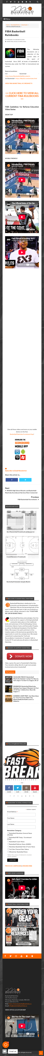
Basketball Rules (15, 25)
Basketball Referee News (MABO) (20, 844)
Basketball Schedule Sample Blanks (18, 582)
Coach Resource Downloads (16, 557)
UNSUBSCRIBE (27, 866)
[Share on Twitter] (25, 480)
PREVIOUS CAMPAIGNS (13, 866)
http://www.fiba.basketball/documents (17, 76)
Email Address (12, 812)
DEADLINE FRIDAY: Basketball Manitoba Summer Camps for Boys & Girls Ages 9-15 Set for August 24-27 (25, 678)
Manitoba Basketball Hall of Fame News (22, 847)
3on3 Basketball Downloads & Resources (20, 532)
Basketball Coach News (16, 841)
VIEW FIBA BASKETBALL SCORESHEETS (18, 83)
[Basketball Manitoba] (22, 10)
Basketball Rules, (12, 41)
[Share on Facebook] (12, 480)
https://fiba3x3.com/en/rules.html (26, 78)
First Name (10, 818)
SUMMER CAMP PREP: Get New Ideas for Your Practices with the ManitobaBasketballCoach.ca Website (26, 698)
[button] (5, 764)
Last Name (10, 824)
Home (8, 25)
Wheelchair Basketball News (18, 852)
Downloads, (22, 41)
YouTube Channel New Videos (19, 849)
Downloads (24, 25)
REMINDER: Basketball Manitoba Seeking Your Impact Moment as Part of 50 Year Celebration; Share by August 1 (26, 688)
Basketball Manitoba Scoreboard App (22, 434)
